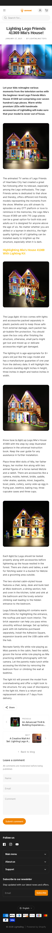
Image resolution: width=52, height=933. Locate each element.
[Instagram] (10, 844)
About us (10, 862)
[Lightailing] (26, 10)
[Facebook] (4, 844)
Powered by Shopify (36, 927)
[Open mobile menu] (4, 10)
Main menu (11, 854)
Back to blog (28, 751)
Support (9, 869)
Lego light (13, 316)
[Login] (40, 10)
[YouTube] (17, 844)
